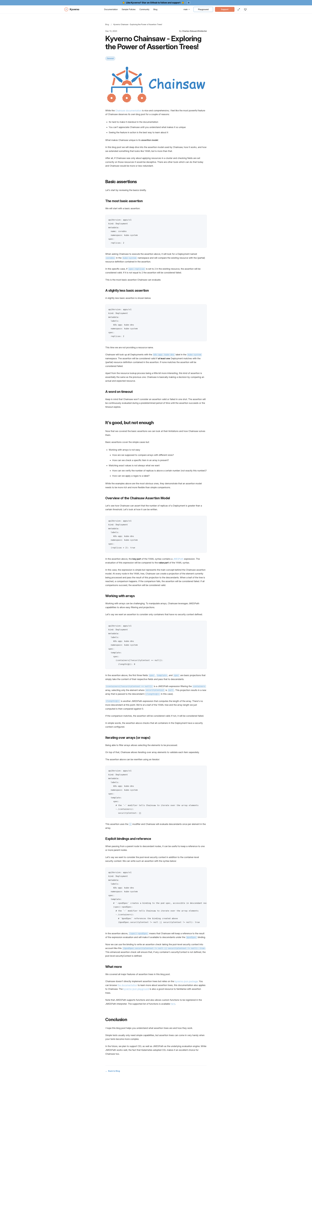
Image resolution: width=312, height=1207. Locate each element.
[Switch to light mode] (245, 9)
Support (224, 9)
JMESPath (178, 559)
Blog (155, 9)
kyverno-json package (186, 981)
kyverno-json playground (136, 989)
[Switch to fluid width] (238, 9)
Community (144, 9)
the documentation (127, 985)
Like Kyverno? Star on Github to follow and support (153, 2)
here (173, 1004)
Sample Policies (129, 9)
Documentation (111, 9)
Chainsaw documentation (128, 110)
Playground (203, 9)
